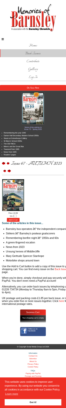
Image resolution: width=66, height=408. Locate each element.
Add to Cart (13, 220)
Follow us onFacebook (32, 330)
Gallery (33, 69)
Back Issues (33, 53)
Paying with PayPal (33, 373)
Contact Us (33, 356)
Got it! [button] (33, 402)
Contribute (33, 61)
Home (33, 45)
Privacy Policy (33, 364)
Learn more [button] (11, 394)
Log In (33, 77)
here (61, 301)
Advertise (33, 359)
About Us (33, 361)
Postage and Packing (33, 376)
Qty (11, 216)
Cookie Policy (33, 367)
